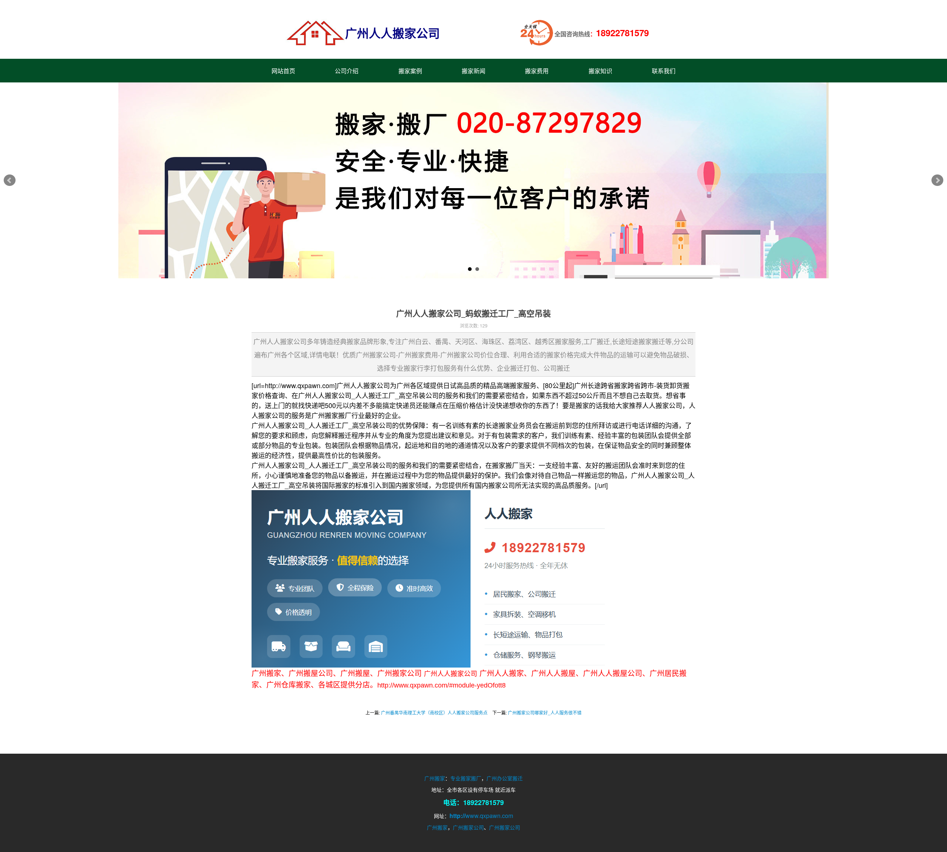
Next (937, 180)
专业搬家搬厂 (465, 778)
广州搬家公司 (468, 827)
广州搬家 (434, 778)
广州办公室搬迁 (504, 778)
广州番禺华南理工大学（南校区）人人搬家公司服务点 (434, 712)
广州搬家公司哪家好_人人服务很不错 (545, 712)
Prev (10, 180)
